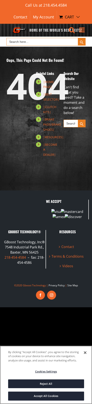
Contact (67, 246)
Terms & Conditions (68, 256)
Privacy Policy (57, 285)
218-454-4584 (15, 257)
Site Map (72, 285)
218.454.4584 (55, 5)
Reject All (46, 384)
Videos (67, 266)
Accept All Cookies (46, 396)
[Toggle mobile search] (72, 30)
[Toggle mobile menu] (82, 30)
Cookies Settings (46, 371)
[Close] (85, 352)
